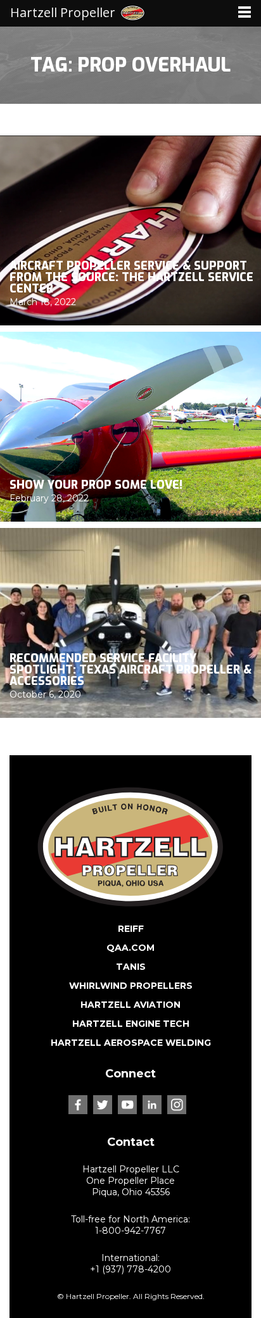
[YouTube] (127, 1104)
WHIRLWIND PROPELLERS (131, 985)
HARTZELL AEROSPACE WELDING (131, 1042)
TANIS (131, 966)
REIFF (131, 928)
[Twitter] (102, 1104)
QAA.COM (130, 947)
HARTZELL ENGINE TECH (130, 1023)
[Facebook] (77, 1104)
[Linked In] (152, 1104)
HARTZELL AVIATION (130, 1004)
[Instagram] (176, 1104)
